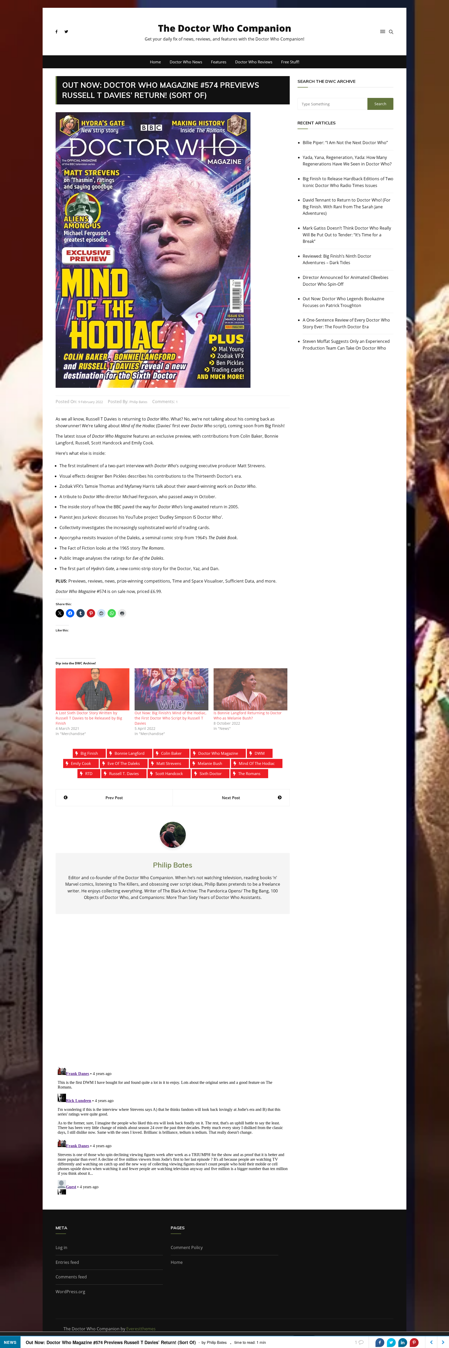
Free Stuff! (290, 61)
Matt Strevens (168, 763)
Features (218, 61)
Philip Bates (138, 401)
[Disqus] (173, 994)
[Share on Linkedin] (402, 1342)
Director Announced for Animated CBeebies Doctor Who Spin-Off (345, 281)
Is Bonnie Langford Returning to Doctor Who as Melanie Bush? (248, 715)
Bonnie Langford (129, 753)
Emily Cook (81, 763)
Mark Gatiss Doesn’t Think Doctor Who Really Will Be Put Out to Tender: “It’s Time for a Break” (347, 234)
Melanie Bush (210, 763)
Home (155, 61)
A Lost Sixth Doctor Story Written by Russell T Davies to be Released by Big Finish (89, 718)
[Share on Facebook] (379, 1342)
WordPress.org (70, 1291)
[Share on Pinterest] (414, 1342)
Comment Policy (187, 1247)
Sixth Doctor (211, 773)
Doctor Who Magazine (218, 753)
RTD (89, 773)
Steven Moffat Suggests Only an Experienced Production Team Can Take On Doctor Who (346, 344)
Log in (61, 1247)
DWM (260, 753)
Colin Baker (171, 753)
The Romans (249, 773)
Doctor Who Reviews (253, 61)
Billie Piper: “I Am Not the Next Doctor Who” (345, 142)
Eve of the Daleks (124, 763)
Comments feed (71, 1277)
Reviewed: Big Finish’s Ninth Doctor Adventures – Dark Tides (337, 259)
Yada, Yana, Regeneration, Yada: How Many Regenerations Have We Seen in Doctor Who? (347, 161)
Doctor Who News (186, 61)
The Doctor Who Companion (224, 28)
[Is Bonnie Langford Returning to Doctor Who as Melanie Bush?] (250, 689)
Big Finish (89, 753)
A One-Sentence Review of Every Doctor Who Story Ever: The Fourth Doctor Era (346, 323)
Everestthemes (141, 1329)
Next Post (231, 797)
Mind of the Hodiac (257, 763)
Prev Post (114, 797)
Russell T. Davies (124, 773)
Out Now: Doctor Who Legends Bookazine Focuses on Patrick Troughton (343, 302)
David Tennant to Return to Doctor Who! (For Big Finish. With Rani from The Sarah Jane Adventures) (347, 206)
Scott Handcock (169, 773)
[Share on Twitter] (391, 1342)
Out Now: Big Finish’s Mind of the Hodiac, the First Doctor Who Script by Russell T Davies (170, 718)
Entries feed (67, 1262)
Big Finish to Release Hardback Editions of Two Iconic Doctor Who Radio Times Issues (348, 182)
